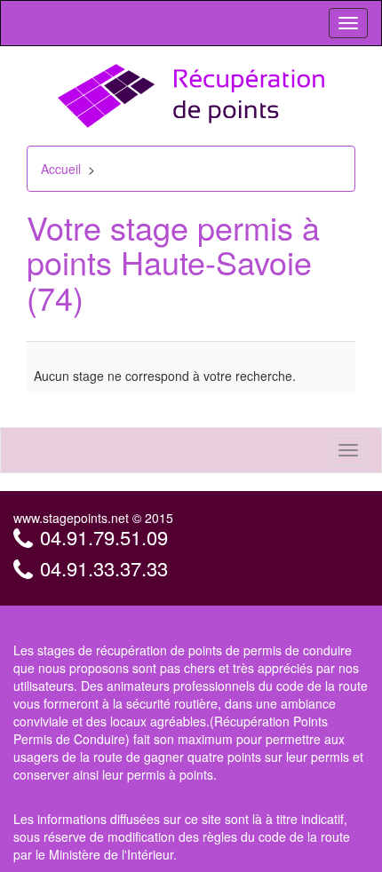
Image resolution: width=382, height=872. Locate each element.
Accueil (61, 169)
